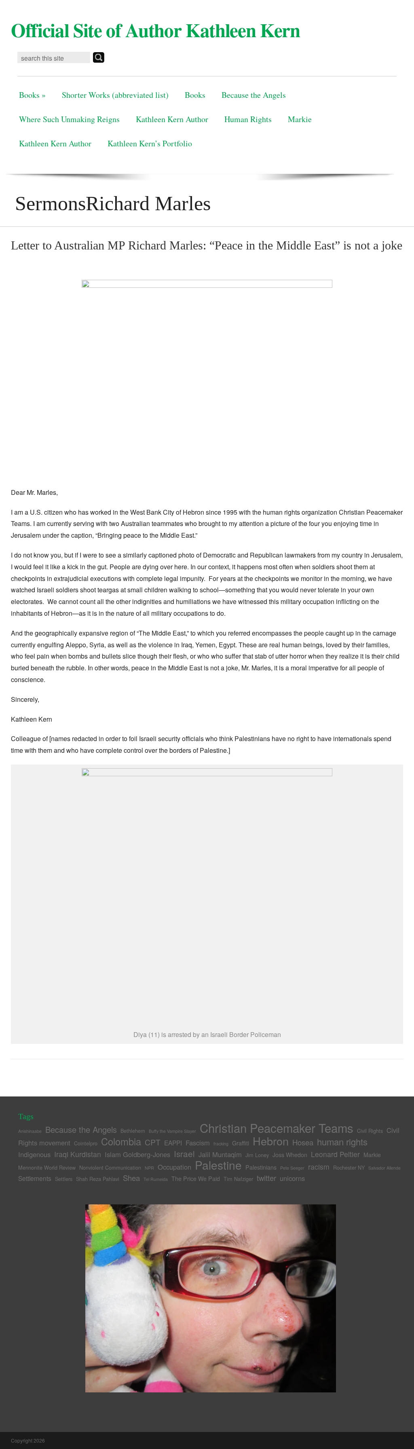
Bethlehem (132, 1130)
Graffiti (240, 1143)
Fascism (198, 1142)
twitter (266, 1177)
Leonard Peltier (335, 1154)
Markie (300, 119)
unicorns (292, 1178)
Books (32, 94)
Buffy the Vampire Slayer (172, 1131)
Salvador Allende (384, 1168)
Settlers (63, 1179)
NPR (149, 1168)
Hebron (271, 1141)
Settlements (34, 1178)
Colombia (121, 1141)
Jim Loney (257, 1155)
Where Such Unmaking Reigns (69, 119)
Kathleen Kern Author (172, 119)
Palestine (218, 1165)
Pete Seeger (292, 1168)
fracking (220, 1144)
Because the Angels (254, 94)
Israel (184, 1153)
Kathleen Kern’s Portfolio (150, 143)
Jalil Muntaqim (220, 1154)
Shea (131, 1177)
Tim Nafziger (238, 1179)
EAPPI (173, 1142)
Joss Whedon (289, 1155)
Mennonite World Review (47, 1167)
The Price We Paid (195, 1178)
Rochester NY (349, 1167)
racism (319, 1167)
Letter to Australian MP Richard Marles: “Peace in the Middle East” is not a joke (206, 245)
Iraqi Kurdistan (77, 1154)
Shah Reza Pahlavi (97, 1179)
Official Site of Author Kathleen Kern (155, 30)
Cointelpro (85, 1143)
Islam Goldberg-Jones (137, 1154)
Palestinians (261, 1167)
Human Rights (248, 119)
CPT (153, 1142)
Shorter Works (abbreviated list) (115, 94)
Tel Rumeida (156, 1179)
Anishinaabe (30, 1131)
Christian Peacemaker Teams (276, 1127)
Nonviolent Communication (110, 1167)
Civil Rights (370, 1130)
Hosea (302, 1142)
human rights (342, 1141)
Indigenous (34, 1154)
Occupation (174, 1167)
